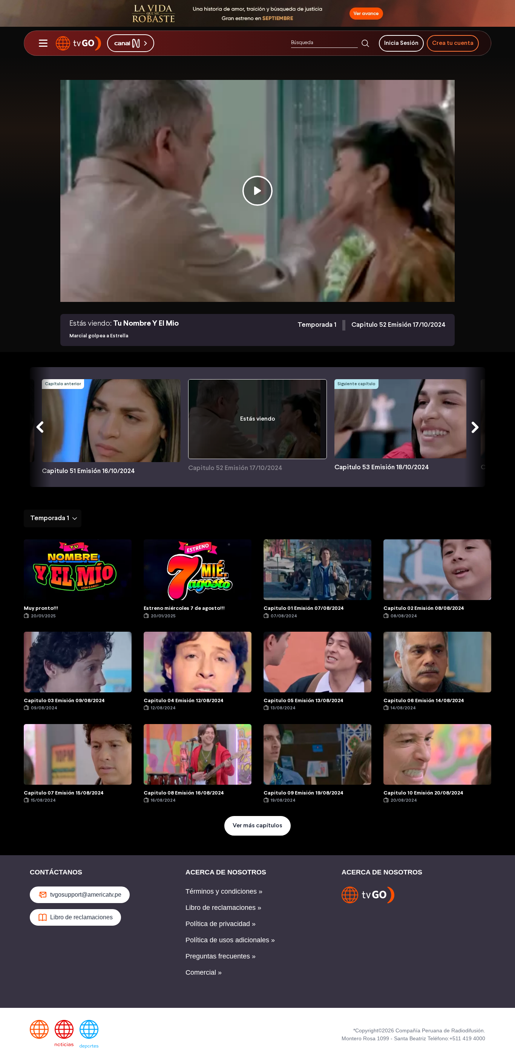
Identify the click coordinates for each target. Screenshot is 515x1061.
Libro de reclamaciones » (223, 907)
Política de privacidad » (220, 924)
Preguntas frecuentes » (220, 956)
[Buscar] (365, 43)
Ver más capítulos (257, 825)
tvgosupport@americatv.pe (85, 894)
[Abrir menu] (43, 43)
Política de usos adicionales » (230, 940)
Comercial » (203, 972)
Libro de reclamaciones (81, 917)
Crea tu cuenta (453, 43)
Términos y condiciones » (223, 891)
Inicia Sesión (401, 43)
